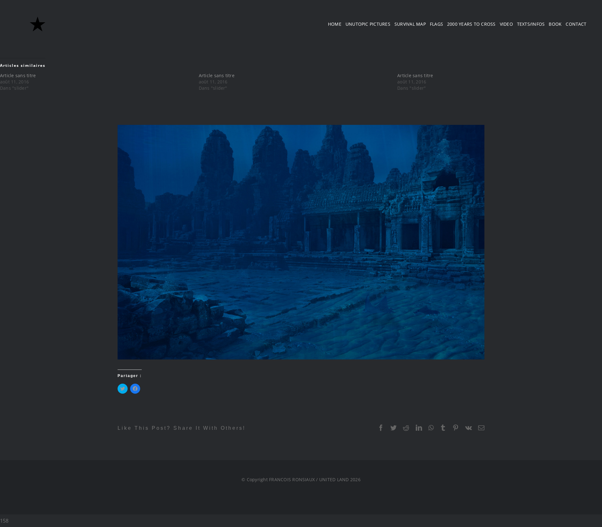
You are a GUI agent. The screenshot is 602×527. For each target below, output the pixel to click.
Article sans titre (18, 75)
